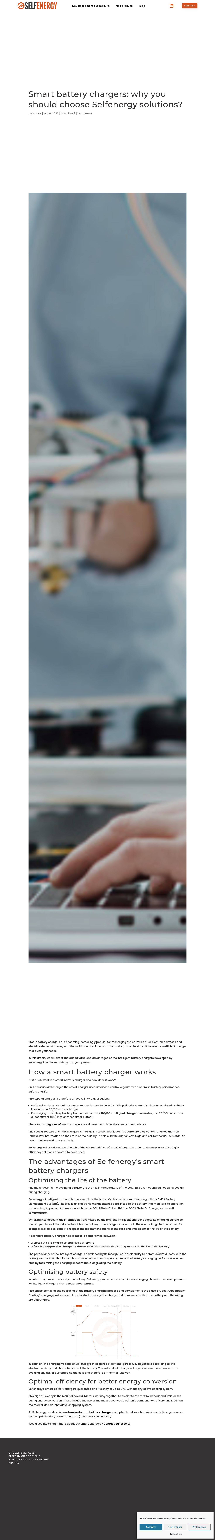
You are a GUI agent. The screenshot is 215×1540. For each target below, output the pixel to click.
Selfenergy (35, 1147)
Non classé (68, 113)
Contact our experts (117, 1423)
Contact (189, 5)
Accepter (151, 1527)
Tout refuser (175, 1527)
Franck (36, 113)
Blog (142, 5)
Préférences (199, 1527)
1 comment (85, 113)
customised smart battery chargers (88, 1412)
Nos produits (124, 5)
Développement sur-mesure (90, 5)
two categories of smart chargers (59, 1124)
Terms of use (176, 1534)
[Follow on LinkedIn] (172, 6)
